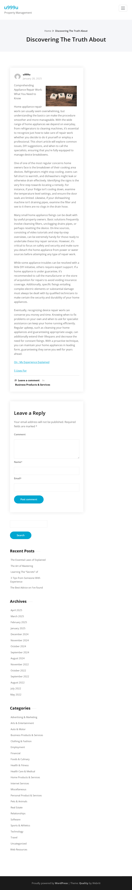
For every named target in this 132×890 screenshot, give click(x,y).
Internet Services (20, 783)
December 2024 (19, 634)
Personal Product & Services (26, 795)
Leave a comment (29, 380)
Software (15, 819)
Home (47, 30)
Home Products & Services (25, 777)
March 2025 (17, 616)
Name (18, 462)
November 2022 (20, 664)
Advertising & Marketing (24, 717)
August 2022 (18, 682)
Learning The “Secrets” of (24, 571)
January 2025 (18, 628)
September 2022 (20, 676)
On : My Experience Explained (31, 362)
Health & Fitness (20, 765)
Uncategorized (19, 843)
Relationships (18, 813)
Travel (14, 837)
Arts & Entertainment (22, 723)
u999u (11, 7)
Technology (17, 831)
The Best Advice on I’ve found (26, 587)
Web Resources (18, 849)
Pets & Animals (19, 801)
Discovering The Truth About (71, 30)
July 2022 (16, 688)
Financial (15, 753)
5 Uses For (20, 370)
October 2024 (18, 646)
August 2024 (18, 658)
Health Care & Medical (23, 771)
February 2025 (19, 622)
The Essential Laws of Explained (28, 559)
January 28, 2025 (32, 78)
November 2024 (20, 640)
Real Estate (17, 807)
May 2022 (15, 694)
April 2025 (16, 610)
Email (17, 478)
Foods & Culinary (20, 759)
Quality (83, 883)
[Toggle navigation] (123, 8)
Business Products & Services (32, 384)
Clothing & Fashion (21, 741)
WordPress (61, 883)
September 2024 (20, 652)
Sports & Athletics (20, 825)
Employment (18, 747)
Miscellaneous (18, 789)
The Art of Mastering (22, 565)
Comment (20, 434)
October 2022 (18, 670)
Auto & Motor (18, 729)
